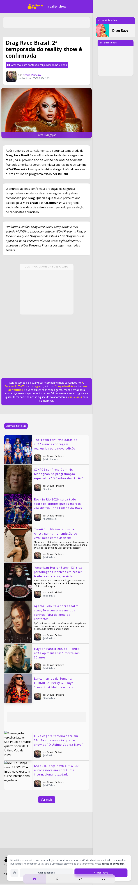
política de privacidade (113, 863)
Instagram (36, 386)
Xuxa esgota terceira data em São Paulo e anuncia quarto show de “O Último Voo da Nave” (58, 740)
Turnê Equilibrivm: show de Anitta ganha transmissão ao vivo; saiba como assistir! (56, 533)
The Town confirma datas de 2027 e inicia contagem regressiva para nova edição (56, 444)
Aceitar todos (101, 872)
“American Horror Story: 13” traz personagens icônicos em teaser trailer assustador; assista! (58, 572)
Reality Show (57, 6)
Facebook (11, 386)
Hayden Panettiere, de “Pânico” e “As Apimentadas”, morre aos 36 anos (58, 653)
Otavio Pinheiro (32, 75)
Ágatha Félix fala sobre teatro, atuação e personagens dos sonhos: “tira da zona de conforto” (57, 612)
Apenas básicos (46, 872)
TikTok (22, 386)
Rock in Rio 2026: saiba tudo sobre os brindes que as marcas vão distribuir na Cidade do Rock (58, 503)
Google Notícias (65, 386)
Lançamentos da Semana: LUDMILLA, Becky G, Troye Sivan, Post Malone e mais (54, 683)
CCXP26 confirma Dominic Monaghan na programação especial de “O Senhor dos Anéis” (58, 474)
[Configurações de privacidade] (14, 873)
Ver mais (46, 800)
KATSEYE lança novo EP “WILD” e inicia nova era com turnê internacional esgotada (57, 770)
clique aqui (75, 397)
